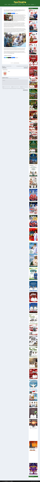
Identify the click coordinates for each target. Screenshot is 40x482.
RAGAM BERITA (9, 4)
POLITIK (26, 4)
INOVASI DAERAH (23, 4)
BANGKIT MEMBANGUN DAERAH (14, 4)
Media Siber (36, 481)
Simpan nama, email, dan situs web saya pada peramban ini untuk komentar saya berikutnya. (14, 88)
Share (16, 13)
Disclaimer (34, 481)
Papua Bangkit (6, 481)
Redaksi (8, 11)
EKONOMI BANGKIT (32, 4)
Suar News (30, 478)
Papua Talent (14, 11)
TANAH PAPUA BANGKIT (19, 4)
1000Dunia (12, 481)
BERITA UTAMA (6, 4)
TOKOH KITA (29, 4)
